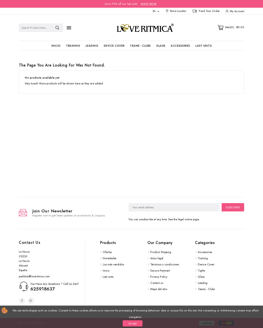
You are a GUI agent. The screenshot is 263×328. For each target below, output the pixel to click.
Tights (201, 270)
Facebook (22, 301)
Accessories (180, 46)
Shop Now (149, 4)
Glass (160, 46)
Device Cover (114, 46)
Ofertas (107, 252)
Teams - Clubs (140, 46)
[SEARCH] (57, 28)
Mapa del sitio (158, 289)
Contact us (29, 242)
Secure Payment (160, 270)
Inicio (56, 46)
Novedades (109, 258)
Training (73, 46)
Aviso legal (156, 258)
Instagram (31, 301)
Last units (203, 46)
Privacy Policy (158, 277)
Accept (132, 323)
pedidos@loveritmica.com (34, 276)
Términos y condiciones (164, 264)
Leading (92, 46)
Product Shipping (160, 252)
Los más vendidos (113, 264)
